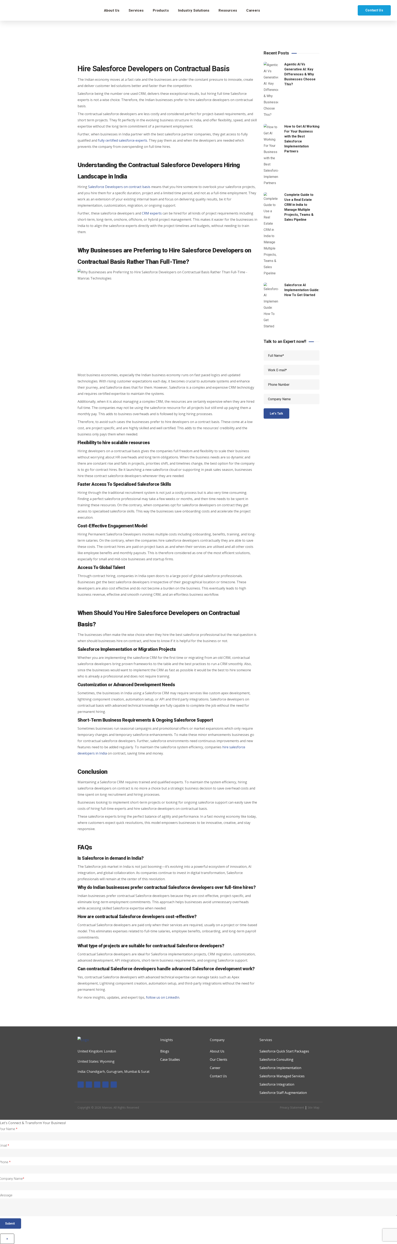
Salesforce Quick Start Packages (284, 1051)
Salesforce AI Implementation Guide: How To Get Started (301, 290)
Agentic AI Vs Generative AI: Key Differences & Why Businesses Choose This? (300, 74)
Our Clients (218, 1059)
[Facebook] (81, 1084)
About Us (217, 1051)
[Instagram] (97, 1084)
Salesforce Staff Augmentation (283, 1092)
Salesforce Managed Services (282, 1076)
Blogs (164, 1051)
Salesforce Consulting (276, 1059)
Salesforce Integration (276, 1084)
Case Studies (170, 1059)
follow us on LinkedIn (162, 997)
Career (215, 1068)
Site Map (313, 1107)
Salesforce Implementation (280, 1068)
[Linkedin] (89, 1084)
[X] (105, 1084)
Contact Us (374, 10)
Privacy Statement (292, 1107)
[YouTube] (114, 1084)
